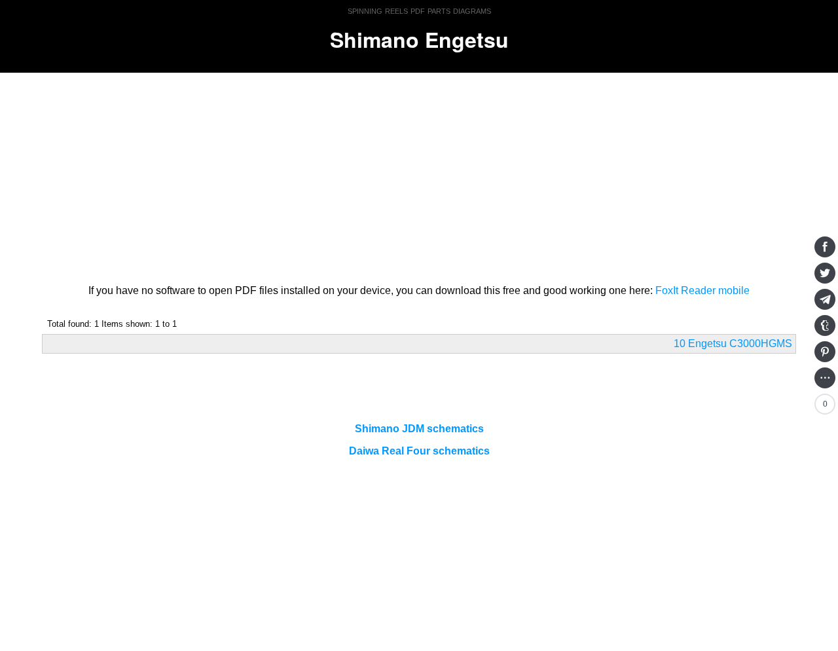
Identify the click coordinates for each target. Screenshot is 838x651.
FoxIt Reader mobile (702, 290)
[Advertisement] (419, 176)
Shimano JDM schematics (419, 428)
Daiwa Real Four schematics (419, 450)
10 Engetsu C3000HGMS (733, 343)
